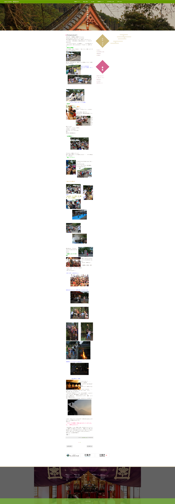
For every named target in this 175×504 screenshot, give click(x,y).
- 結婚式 (93, 478)
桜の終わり (99, 79)
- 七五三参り (94, 477)
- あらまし (67, 478)
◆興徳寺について (69, 474)
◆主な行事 (85, 474)
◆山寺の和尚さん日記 (104, 475)
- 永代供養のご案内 (77, 477)
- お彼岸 (84, 478)
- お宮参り (94, 475)
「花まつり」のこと (100, 77)
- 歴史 (67, 480)
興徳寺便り (99, 53)
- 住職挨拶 (67, 475)
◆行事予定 (103, 478)
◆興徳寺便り (103, 477)
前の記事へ (70, 446)
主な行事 (92, 1)
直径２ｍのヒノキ (100, 75)
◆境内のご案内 (77, 474)
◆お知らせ (103, 474)
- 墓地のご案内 (77, 475)
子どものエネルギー (72, 35)
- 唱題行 (84, 475)
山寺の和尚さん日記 (110, 1)
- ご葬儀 (93, 480)
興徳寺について (77, 1)
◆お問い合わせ (103, 480)
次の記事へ (89, 446)
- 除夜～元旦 (85, 484)
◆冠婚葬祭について (95, 474)
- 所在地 (67, 477)
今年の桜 (98, 81)
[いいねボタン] (67, 434)
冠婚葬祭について (101, 1)
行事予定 (98, 55)
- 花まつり (85, 480)
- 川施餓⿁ (85, 481)
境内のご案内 (85, 1)
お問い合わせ (119, 1)
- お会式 (84, 483)
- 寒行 (84, 477)
